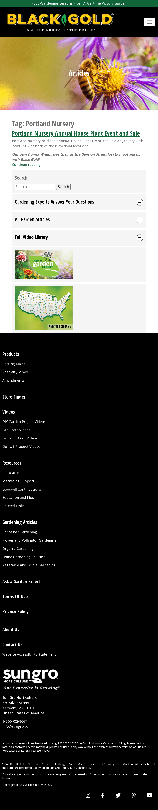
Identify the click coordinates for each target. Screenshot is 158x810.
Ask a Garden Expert (21, 581)
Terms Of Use (15, 596)
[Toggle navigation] (149, 22)
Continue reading (26, 164)
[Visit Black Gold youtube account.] (149, 795)
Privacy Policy (15, 611)
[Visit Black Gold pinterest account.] (134, 795)
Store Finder (13, 396)
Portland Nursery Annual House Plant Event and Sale (76, 133)
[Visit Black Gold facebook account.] (103, 795)
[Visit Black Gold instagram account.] (87, 795)
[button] (79, 202)
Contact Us (12, 644)
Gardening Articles (19, 522)
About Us (10, 629)
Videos (8, 411)
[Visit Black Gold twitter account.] (118, 795)
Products (10, 354)
